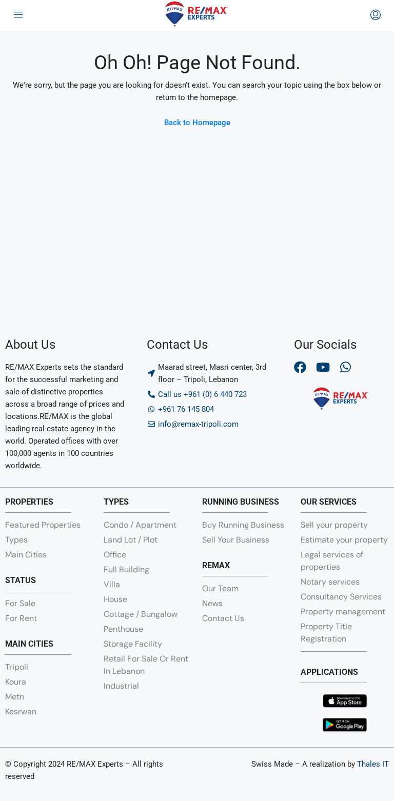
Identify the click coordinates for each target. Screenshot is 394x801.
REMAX (216, 565)
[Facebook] (300, 367)
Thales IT (373, 764)
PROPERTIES (29, 502)
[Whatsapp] (345, 367)
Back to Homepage (197, 122)
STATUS (20, 580)
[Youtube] (323, 367)
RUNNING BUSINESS (240, 502)
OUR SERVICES (329, 502)
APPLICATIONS (329, 672)
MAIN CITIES (29, 644)
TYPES (116, 502)
